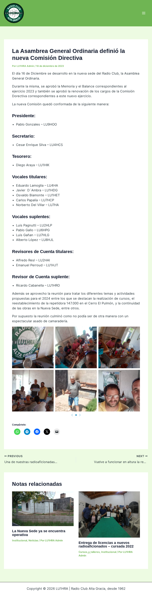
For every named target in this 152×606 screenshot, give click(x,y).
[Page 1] (76, 415)
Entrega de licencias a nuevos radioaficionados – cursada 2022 (106, 544)
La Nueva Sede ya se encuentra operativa (38, 533)
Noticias (33, 540)
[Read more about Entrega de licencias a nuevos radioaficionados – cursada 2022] (109, 514)
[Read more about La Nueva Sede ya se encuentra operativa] (42, 508)
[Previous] (72, 415)
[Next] (80, 415)
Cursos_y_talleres (89, 551)
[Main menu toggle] (143, 13)
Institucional (19, 540)
